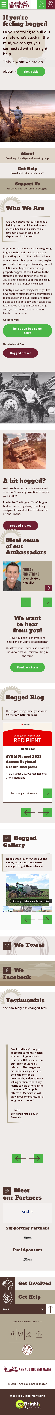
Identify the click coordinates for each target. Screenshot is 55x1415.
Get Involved (34, 1283)
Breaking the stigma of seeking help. (27, 155)
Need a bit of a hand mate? (27, 170)
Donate (41, 7)
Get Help (29, 1297)
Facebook (7, 970)
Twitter (7, 946)
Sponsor (50, 7)
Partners (7, 1191)
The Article (31, 71)
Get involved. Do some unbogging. (27, 185)
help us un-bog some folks (27, 331)
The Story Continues (23, 793)
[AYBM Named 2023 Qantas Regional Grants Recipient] (27, 734)
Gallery (7, 838)
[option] (27, 576)
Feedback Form (27, 667)
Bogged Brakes (20, 353)
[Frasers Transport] (27, 1259)
